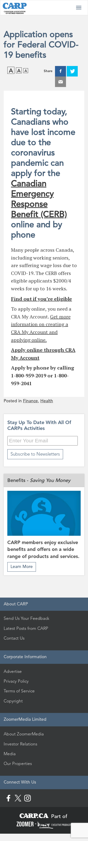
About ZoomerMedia (24, 734)
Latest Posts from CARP (26, 628)
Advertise (13, 671)
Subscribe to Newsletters (35, 454)
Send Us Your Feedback (26, 618)
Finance (30, 401)
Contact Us (14, 638)
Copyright (13, 701)
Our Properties (18, 763)
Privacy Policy (16, 681)
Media (10, 753)
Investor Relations (20, 744)
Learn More (22, 566)
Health (46, 401)
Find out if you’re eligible (41, 298)
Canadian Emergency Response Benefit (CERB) (39, 198)
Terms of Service (19, 690)
